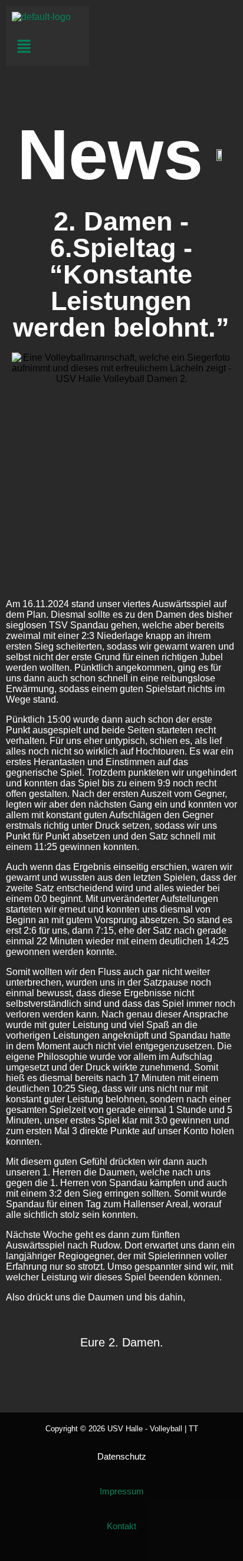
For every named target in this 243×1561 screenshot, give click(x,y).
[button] (23, 47)
